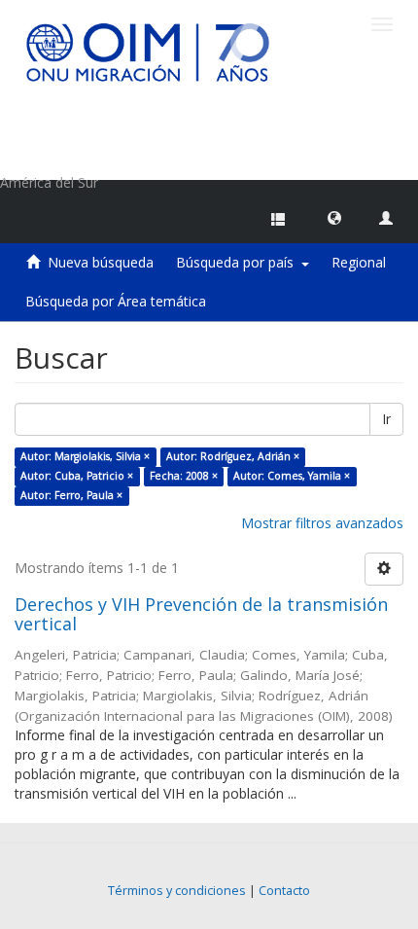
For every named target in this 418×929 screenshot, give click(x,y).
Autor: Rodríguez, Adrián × (232, 456)
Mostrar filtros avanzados (322, 523)
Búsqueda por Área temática (115, 301)
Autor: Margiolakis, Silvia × (85, 456)
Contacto (284, 890)
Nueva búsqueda (101, 262)
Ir (386, 419)
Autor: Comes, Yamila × (291, 475)
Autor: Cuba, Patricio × (76, 475)
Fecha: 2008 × (184, 475)
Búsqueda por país (238, 262)
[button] (334, 216)
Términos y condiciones (177, 890)
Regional (358, 262)
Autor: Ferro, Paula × (71, 495)
